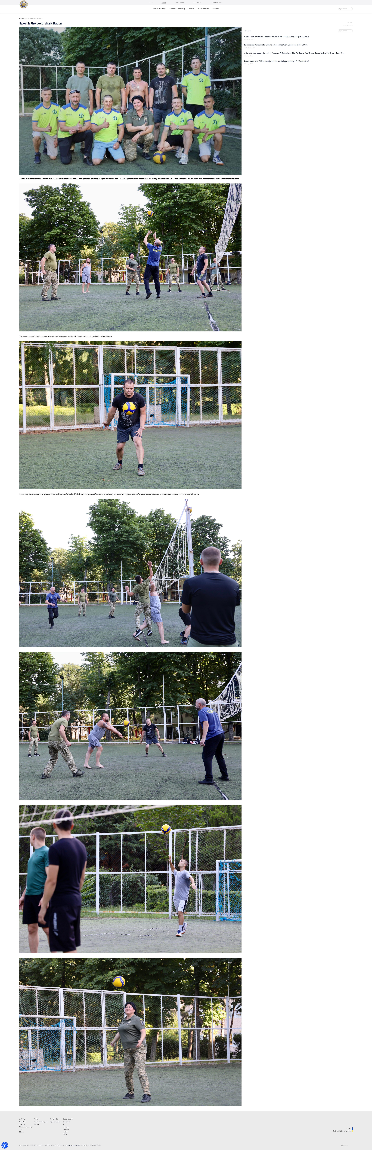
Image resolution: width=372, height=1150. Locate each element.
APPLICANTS (180, 2)
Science (22, 1124)
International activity (25, 1127)
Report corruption (55, 1122)
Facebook (66, 1122)
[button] (5, 1145)
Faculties (37, 1124)
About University (159, 9)
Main (150, 2)
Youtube (65, 1132)
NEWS (164, 2)
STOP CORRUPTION (216, 2)
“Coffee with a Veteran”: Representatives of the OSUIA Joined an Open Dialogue (276, 37)
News (21, 18)
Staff (20, 1129)
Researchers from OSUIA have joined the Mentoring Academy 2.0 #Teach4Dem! (276, 61)
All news (247, 31)
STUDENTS (197, 2)
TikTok (65, 1134)
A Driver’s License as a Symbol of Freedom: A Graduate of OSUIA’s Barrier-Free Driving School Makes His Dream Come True (294, 53)
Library (21, 1132)
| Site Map (83, 1145)
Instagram (66, 1127)
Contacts (216, 9)
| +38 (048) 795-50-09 (93, 1145)
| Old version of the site (73, 1145)
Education (22, 1122)
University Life (203, 9)
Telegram (66, 1129)
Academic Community (177, 9)
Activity (191, 9)
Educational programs (41, 1122)
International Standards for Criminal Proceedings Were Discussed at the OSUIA (275, 45)
